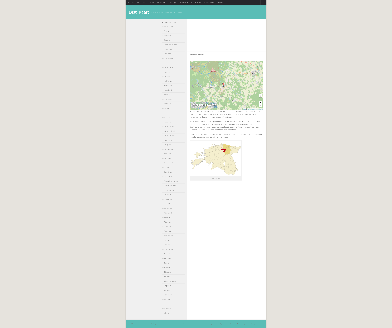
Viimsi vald (167, 290)
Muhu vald (167, 154)
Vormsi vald (168, 308)
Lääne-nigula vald (169, 131)
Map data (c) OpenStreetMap (257, 109)
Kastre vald (167, 95)
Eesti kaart (130, 3)
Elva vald (167, 40)
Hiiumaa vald (168, 58)
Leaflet (244, 109)
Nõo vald (167, 167)
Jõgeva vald (167, 72)
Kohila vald (167, 113)
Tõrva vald (167, 272)
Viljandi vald (168, 295)
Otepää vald (168, 172)
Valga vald (167, 286)
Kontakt (219, 3)
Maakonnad (161, 3)
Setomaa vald (168, 249)
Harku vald (167, 54)
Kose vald (167, 117)
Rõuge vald (167, 222)
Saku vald (167, 240)
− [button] (260, 105)
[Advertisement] (226, 35)
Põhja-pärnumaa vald (171, 181)
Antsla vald (167, 36)
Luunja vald (168, 145)
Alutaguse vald (169, 26)
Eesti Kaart (139, 12)
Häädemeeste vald (170, 45)
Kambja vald (168, 86)
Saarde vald (168, 231)
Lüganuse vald (168, 140)
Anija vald (167, 31)
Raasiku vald (168, 199)
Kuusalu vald (168, 122)
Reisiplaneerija (209, 3)
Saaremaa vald (169, 236)
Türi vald (167, 277)
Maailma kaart (196, 3)
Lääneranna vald (169, 136)
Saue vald (167, 245)
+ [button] (260, 102)
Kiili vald (166, 108)
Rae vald (167, 204)
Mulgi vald (167, 158)
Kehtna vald (168, 99)
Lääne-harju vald (169, 126)
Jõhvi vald (167, 76)
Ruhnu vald (167, 226)
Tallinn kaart (141, 3)
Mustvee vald (168, 163)
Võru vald (167, 313)
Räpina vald (168, 213)
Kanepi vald (168, 90)
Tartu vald (167, 258)
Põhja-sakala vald (170, 186)
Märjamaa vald (169, 149)
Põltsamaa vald (169, 190)
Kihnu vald (167, 104)
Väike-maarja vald (170, 281)
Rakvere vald (168, 208)
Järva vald (167, 63)
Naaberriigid (172, 3)
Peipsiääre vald (169, 176)
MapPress (249, 109)
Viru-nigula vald (169, 304)
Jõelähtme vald (169, 67)
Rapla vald (167, 217)
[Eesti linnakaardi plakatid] (204, 108)
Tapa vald (167, 254)
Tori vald (167, 267)
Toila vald (167, 263)
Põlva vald (167, 195)
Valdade (151, 3)
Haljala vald (168, 49)
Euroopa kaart (183, 3)
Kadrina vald (168, 81)
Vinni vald (167, 299)
